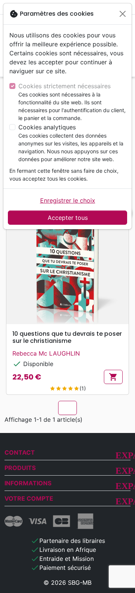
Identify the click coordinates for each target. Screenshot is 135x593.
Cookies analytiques (47, 127)
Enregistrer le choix (67, 200)
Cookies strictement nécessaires (64, 86)
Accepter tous (68, 217)
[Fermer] (123, 14)
